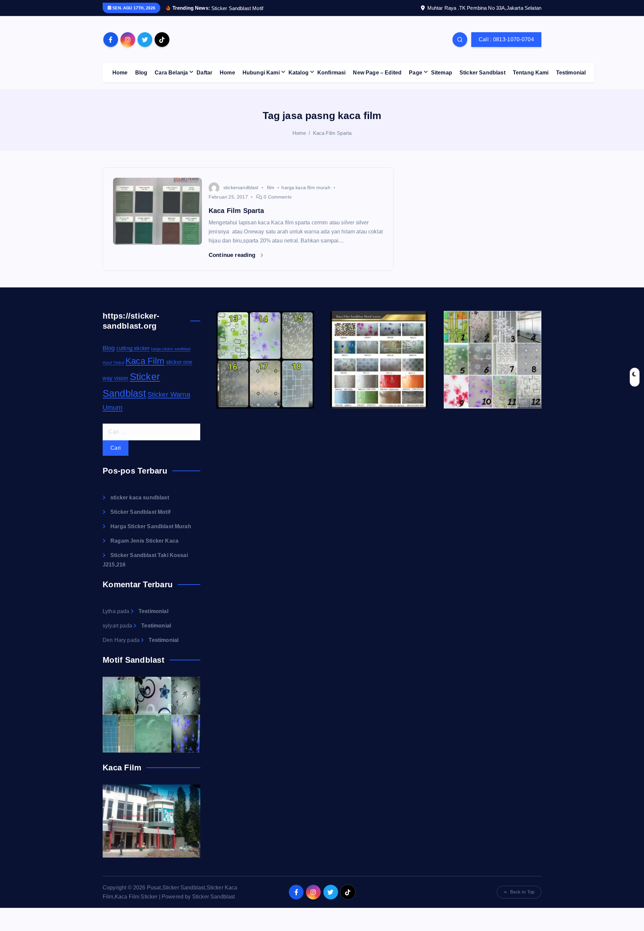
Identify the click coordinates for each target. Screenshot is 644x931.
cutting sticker (133, 348)
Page (415, 72)
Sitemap (441, 72)
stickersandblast (241, 187)
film (271, 187)
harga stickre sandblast (171, 349)
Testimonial (571, 72)
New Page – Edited (377, 72)
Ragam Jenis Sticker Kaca (144, 541)
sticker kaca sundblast (139, 497)
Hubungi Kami (261, 72)
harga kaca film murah (305, 187)
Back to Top (522, 891)
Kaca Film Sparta (332, 133)
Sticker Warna (169, 394)
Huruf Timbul (113, 363)
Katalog (298, 72)
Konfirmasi (331, 72)
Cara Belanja (171, 72)
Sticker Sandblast (482, 72)
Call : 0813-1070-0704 (506, 39)
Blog (141, 72)
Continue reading (233, 255)
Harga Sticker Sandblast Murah (150, 526)
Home (120, 72)
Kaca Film (144, 361)
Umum (113, 407)
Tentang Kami (531, 72)
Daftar (204, 72)
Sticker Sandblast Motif (140, 512)
